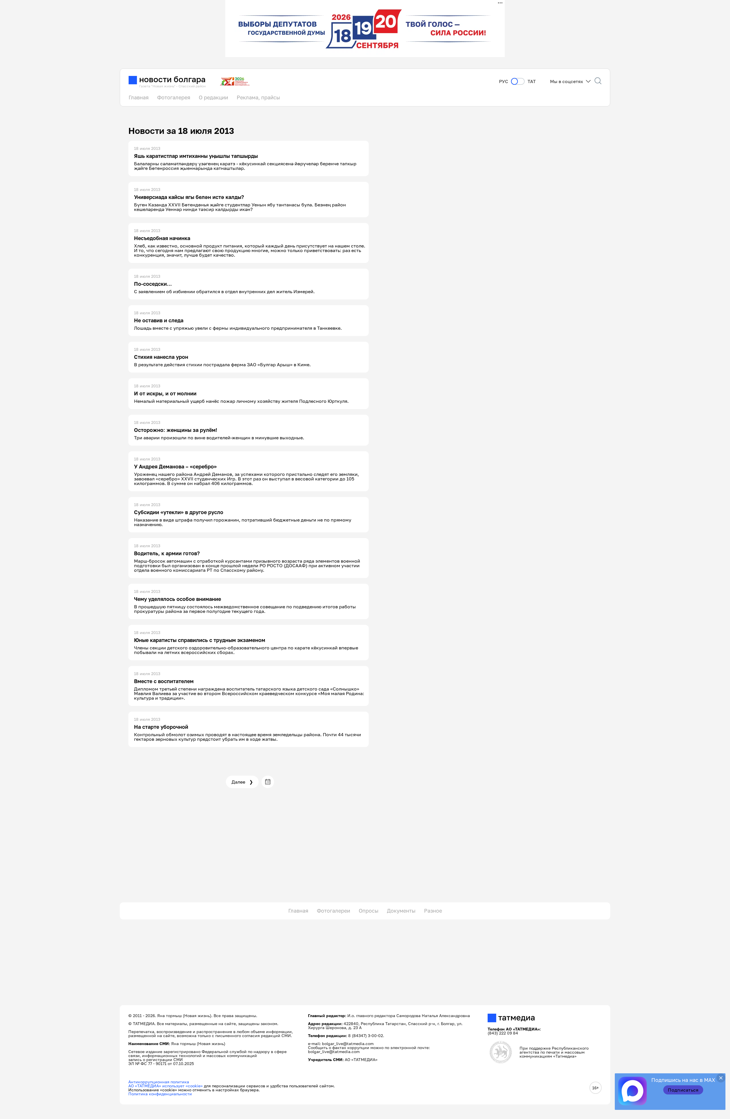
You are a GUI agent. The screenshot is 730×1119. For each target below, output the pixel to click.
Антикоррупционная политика (158, 1081)
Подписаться (683, 1090)
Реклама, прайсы (258, 97)
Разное (433, 910)
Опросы (368, 910)
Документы (401, 910)
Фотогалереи (333, 910)
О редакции (213, 97)
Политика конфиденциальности (160, 1093)
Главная (139, 97)
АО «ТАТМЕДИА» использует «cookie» (165, 1085)
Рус (503, 81)
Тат (532, 81)
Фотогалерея (173, 97)
